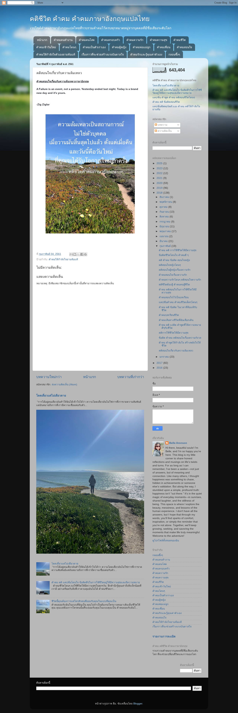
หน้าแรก (42, 40)
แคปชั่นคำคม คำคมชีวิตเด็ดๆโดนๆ (178, 302)
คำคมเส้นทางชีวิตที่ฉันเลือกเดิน (176, 320)
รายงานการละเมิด (164, 636)
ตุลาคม (164, 207)
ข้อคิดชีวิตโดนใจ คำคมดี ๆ (174, 255)
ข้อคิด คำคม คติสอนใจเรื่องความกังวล (180, 337)
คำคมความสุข (158, 40)
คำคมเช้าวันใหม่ (46, 47)
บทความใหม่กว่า (49, 377)
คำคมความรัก (134, 40)
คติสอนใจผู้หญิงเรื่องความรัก (174, 269)
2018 (160, 192)
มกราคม (165, 356)
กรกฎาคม (165, 221)
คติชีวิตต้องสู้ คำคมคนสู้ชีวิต (174, 284)
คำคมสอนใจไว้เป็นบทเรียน (174, 297)
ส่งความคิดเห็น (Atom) (64, 384)
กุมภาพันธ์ (165, 246)
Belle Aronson (178, 443)
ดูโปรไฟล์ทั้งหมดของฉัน (165, 540)
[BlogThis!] (75, 254)
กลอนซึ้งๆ (174, 54)
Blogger (137, 703)
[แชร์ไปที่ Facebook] (82, 254)
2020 (160, 183)
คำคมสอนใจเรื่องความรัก (173, 274)
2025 (160, 163)
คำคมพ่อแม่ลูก (141, 47)
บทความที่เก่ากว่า (130, 377)
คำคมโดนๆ (69, 47)
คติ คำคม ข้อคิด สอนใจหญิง (174, 260)
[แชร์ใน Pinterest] (85, 254)
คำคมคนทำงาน (63, 40)
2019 (160, 188)
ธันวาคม (165, 197)
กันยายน (165, 211)
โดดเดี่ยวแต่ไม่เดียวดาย (51, 395)
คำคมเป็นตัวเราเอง (94, 47)
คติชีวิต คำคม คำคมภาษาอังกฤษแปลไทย (90, 19)
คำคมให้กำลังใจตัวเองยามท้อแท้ (55, 54)
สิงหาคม (165, 216)
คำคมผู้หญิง (119, 47)
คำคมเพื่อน (163, 47)
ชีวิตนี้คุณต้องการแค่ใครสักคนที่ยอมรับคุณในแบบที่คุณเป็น (84, 601)
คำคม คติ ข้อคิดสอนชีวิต (166, 102)
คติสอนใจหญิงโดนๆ (170, 265)
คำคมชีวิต (179, 40)
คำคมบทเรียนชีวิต (169, 315)
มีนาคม (164, 241)
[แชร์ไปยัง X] (78, 254)
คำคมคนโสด (87, 40)
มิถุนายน (165, 226)
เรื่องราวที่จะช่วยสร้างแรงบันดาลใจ (103, 54)
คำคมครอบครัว (110, 40)
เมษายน (164, 236)
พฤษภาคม (166, 231)
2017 (160, 363)
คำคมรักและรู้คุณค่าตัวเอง (146, 54)
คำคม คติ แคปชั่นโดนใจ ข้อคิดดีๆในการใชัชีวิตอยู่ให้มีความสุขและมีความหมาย (96, 582)
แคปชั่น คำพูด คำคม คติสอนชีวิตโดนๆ (173, 97)
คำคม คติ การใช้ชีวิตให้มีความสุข (177, 250)
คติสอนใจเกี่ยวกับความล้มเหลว (176, 350)
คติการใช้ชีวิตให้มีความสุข (173, 332)
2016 (160, 367)
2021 (160, 178)
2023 (160, 168)
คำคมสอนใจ (184, 47)
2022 (160, 173)
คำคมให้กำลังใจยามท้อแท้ (63, 259)
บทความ (162, 124)
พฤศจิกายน (166, 201)
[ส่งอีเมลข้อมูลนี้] (71, 254)
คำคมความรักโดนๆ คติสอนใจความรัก (180, 279)
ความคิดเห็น (164, 131)
